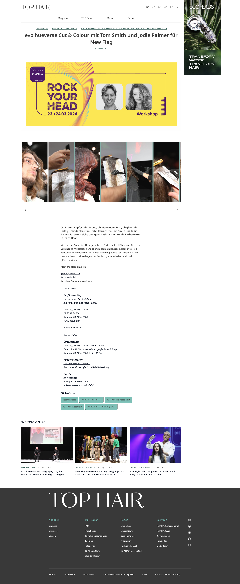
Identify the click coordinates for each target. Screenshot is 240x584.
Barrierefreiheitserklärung (167, 574)
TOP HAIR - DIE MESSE (64, 28)
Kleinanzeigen (163, 536)
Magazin (63, 18)
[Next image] (176, 210)
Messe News (127, 531)
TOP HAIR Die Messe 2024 (118, 400)
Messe (110, 18)
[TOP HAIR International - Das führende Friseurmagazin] (96, 500)
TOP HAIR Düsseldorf (72, 407)
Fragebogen (90, 531)
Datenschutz (89, 574)
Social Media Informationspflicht (118, 574)
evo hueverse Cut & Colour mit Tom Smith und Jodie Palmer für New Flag (124, 28)
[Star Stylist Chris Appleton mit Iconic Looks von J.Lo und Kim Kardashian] (155, 445)
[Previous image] (25, 210)
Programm (126, 541)
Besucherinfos (127, 536)
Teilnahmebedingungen (96, 536)
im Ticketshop (71, 377)
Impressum (69, 574)
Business (53, 531)
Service (132, 18)
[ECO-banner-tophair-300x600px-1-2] (202, 37)
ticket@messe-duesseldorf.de (78, 385)
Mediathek (126, 526)
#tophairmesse (69, 400)
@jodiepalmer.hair (70, 273)
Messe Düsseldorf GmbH (77, 363)
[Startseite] (35, 7)
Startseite (42, 28)
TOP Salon (87, 18)
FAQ (87, 526)
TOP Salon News (92, 551)
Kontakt (52, 574)
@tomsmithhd (68, 277)
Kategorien (90, 546)
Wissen (52, 536)
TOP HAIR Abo (163, 531)
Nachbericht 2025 (129, 546)
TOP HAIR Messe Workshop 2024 (101, 407)
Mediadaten (162, 546)
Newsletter (162, 541)
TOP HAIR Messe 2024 (131, 551)
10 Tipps (89, 541)
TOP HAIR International (168, 526)
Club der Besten (92, 556)
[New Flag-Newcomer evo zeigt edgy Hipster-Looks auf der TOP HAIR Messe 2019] (101, 445)
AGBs (144, 574)
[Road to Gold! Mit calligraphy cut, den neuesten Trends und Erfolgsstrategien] (47, 445)
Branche (53, 526)
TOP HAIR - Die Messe (91, 400)
